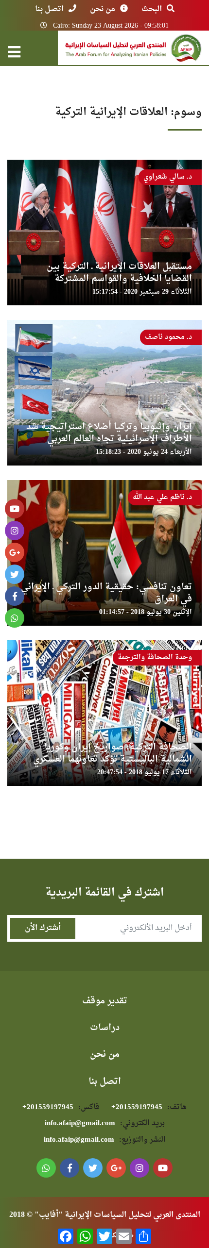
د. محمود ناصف (168, 337)
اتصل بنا (49, 9)
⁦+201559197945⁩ (149, 1107)
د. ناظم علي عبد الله (162, 497)
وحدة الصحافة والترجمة (155, 657)
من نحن (102, 9)
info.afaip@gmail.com (105, 1123)
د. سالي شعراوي (167, 176)
